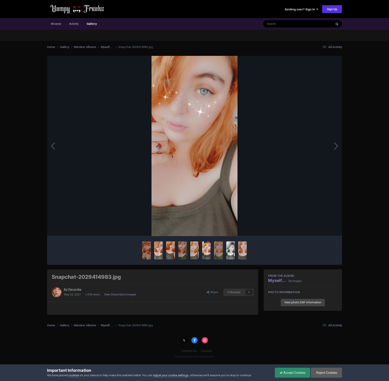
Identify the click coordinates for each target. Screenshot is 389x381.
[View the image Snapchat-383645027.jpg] (170, 250)
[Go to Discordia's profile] (56, 292)
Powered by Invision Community (194, 356)
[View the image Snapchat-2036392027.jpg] (242, 250)
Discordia (74, 289)
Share (213, 292)
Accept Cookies (294, 372)
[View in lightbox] (195, 146)
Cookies (206, 351)
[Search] (337, 23)
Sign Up (332, 9)
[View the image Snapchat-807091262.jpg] (146, 250)
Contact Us (189, 351)
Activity (74, 23)
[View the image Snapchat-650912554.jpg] (182, 250)
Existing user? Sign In (300, 9)
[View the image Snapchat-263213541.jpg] (206, 250)
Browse (56, 23)
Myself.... (277, 280)
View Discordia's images (120, 294)
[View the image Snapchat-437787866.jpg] (230, 250)
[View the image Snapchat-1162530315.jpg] (158, 250)
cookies (73, 375)
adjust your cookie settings (170, 375)
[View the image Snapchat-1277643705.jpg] (218, 250)
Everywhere (319, 23)
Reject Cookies (326, 372)
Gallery (92, 23)
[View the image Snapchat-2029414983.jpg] (194, 250)
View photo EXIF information (302, 302)
